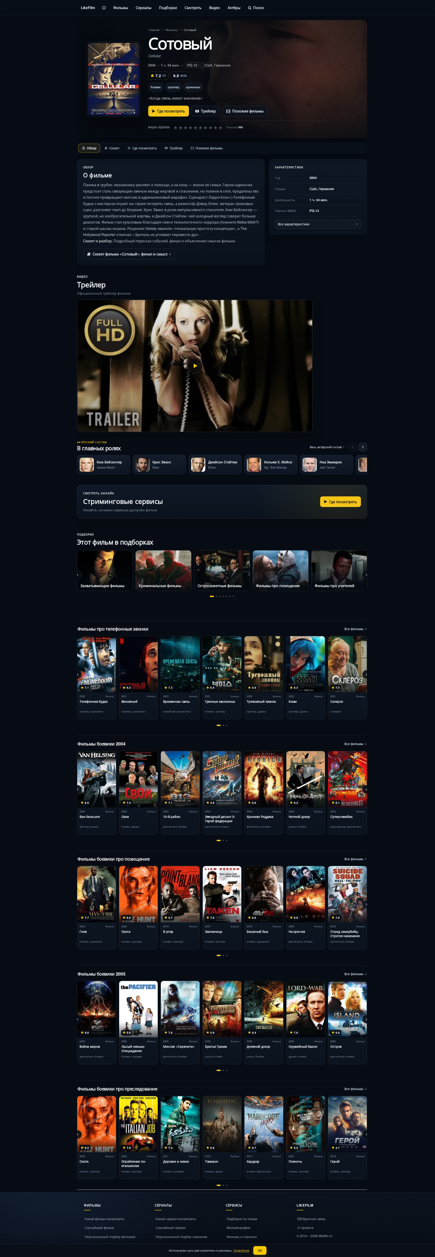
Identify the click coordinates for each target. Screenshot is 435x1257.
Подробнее (241, 1250)
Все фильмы (353, 628)
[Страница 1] (212, 596)
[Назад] (352, 447)
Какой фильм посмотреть (104, 1219)
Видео (214, 7)
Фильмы (120, 7)
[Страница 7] (233, 596)
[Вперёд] (362, 447)
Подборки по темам (242, 1219)
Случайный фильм (99, 1227)
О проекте (305, 1227)
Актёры (234, 7)
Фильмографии (238, 1227)
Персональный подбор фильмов (110, 1236)
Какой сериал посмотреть (176, 1219)
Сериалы (143, 7)
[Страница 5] (226, 596)
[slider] (198, 127)
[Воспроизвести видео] (194, 366)
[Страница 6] (230, 596)
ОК (260, 1250)
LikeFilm (88, 7)
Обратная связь (313, 1219)
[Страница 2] (216, 596)
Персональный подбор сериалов (181, 1236)
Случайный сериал (171, 1227)
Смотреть (193, 7)
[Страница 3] (220, 596)
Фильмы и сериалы (242, 1236)
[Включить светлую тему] (104, 8)
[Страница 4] (223, 596)
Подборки (168, 7)
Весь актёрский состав (326, 447)
